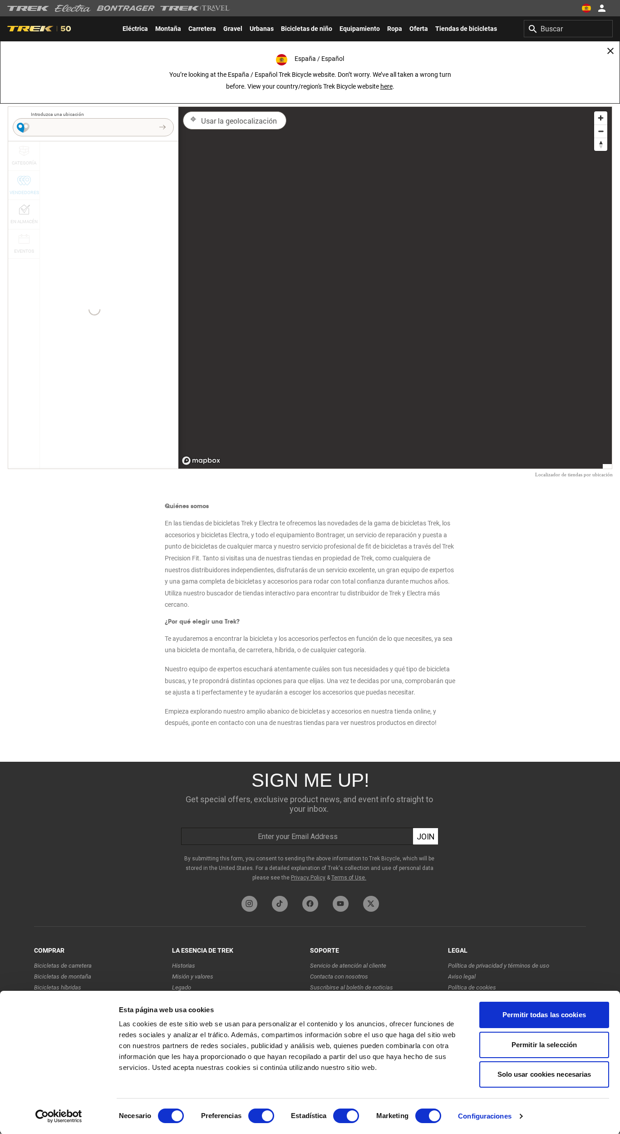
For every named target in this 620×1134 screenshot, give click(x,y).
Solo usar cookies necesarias (544, 1074)
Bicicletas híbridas (57, 987)
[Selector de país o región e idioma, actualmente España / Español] (586, 8)
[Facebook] (310, 904)
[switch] (261, 1116)
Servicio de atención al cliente (348, 965)
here (386, 86)
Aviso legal (462, 976)
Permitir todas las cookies (544, 1015)
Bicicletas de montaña (62, 976)
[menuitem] (135, 28)
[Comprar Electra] (73, 8)
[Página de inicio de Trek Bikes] (28, 8)
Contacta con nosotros (339, 976)
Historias (183, 965)
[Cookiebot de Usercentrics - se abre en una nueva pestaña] (58, 1116)
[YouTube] (341, 904)
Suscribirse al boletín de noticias (351, 987)
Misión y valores (192, 976)
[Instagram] (249, 904)
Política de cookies (472, 987)
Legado (181, 987)
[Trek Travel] (195, 8)
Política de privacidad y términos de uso (498, 965)
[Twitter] (371, 904)
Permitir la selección (544, 1045)
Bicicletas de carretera (63, 965)
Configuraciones (485, 1116)
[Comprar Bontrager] (126, 8)
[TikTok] (280, 904)
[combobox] (568, 28)
